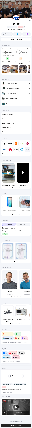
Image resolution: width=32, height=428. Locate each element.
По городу (9, 224)
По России (23, 224)
